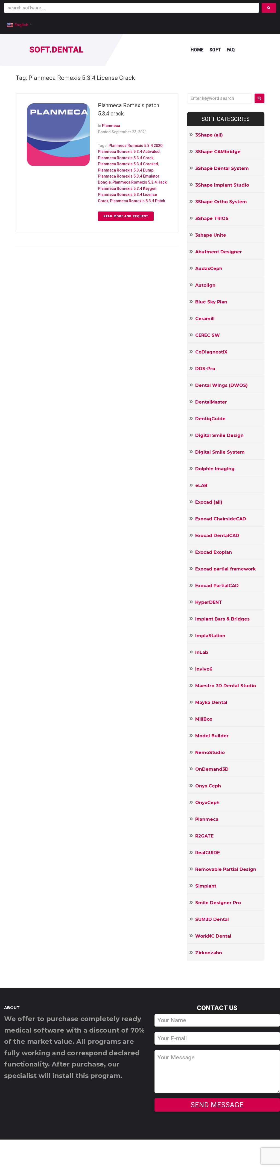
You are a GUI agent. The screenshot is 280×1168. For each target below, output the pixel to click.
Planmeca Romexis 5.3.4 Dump (125, 170)
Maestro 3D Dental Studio (225, 685)
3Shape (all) (209, 135)
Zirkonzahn (208, 952)
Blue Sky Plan (211, 302)
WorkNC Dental (213, 936)
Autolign (205, 285)
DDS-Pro (205, 368)
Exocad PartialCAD (217, 585)
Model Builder (212, 735)
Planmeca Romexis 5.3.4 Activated (129, 151)
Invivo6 (203, 669)
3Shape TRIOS (212, 218)
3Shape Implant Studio (222, 185)
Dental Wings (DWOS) (221, 385)
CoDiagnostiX (211, 352)
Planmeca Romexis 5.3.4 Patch (137, 201)
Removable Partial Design (225, 869)
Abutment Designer (218, 251)
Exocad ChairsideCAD (220, 518)
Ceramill (205, 318)
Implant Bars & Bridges (222, 619)
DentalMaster (211, 402)
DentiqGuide (210, 418)
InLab (201, 652)
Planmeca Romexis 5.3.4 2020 (135, 145)
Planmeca (111, 125)
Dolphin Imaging (215, 468)
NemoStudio (210, 752)
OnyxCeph (207, 802)
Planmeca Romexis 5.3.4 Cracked (128, 164)
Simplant (205, 886)
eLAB (201, 485)
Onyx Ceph (208, 786)
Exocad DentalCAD (217, 535)
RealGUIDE (207, 852)
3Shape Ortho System (221, 201)
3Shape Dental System (222, 168)
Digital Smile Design (219, 435)
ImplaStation (210, 635)
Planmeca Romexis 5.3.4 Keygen (127, 188)
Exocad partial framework (225, 569)
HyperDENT (208, 602)
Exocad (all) (208, 502)
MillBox (203, 719)
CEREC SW (207, 335)
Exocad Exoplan (213, 552)
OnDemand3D (212, 769)
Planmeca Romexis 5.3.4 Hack (139, 182)
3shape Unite (210, 235)
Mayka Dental (211, 702)
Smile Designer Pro (218, 902)
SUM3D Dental (212, 919)
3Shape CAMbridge (218, 151)
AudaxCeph (208, 268)
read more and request (125, 216)
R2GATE (204, 836)
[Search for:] (219, 98)
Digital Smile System (220, 452)
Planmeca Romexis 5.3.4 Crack (125, 158)
